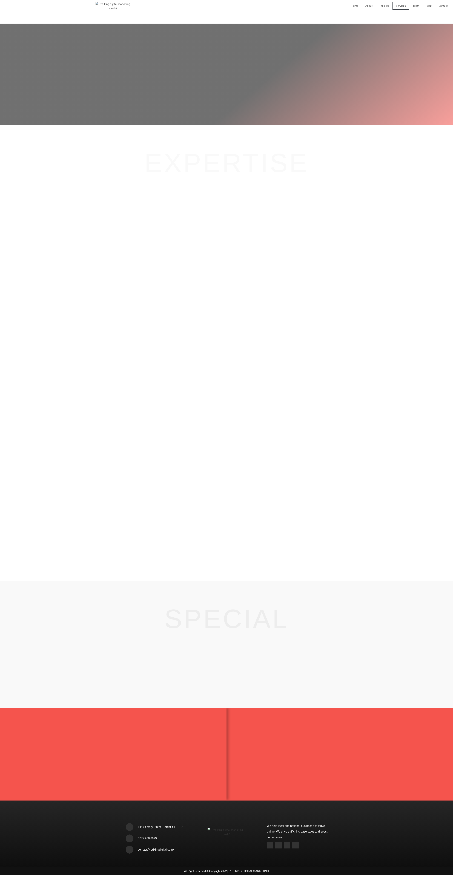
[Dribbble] (295, 845)
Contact (443, 5)
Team (416, 5)
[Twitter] (278, 845)
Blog (429, 5)
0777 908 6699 (147, 838)
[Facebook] (287, 845)
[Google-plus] (270, 845)
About (368, 5)
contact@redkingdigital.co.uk (156, 849)
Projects (384, 5)
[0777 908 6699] (129, 838)
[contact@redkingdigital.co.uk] (129, 850)
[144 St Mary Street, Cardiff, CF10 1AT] (129, 827)
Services (401, 5)
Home (354, 5)
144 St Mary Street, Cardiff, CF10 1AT (161, 826)
